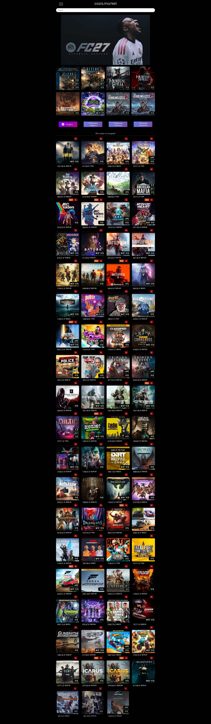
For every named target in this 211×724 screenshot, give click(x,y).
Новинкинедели (93, 124)
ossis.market (105, 3)
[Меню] (61, 4)
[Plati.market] (18, 50)
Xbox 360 (21, 39)
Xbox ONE (21, 28)
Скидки (20, 17)
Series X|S (21, 23)
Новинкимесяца (118, 124)
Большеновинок (143, 124)
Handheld (21, 34)
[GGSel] (24, 50)
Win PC (20, 45)
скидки (69, 124)
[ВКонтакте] (12, 50)
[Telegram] (30, 50)
